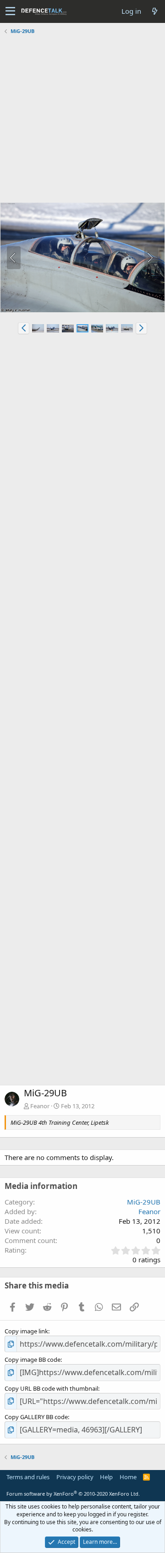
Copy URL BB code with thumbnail (51, 1388)
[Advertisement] (82, 119)
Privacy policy (75, 1477)
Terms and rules (28, 1477)
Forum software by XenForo (73, 1493)
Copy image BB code (32, 1359)
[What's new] (154, 11)
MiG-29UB (143, 1201)
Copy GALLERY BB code (36, 1417)
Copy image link (26, 1331)
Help (106, 1477)
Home (128, 1477)
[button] (10, 11)
